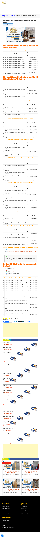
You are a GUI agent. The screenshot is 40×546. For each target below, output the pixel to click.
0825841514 (6, 360)
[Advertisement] (20, 331)
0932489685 (6, 354)
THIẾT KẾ (23, 7)
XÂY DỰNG (19, 7)
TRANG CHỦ (6, 7)
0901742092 (6, 424)
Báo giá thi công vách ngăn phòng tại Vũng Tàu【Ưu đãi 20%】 (11, 472)
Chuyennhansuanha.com (14, 271)
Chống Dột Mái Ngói (6, 520)
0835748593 (6, 375)
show (11, 24)
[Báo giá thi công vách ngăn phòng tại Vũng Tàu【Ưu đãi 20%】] (11, 466)
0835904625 (6, 344)
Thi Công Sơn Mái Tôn (24, 506)
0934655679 (6, 392)
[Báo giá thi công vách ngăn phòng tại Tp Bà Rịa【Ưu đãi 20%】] (30, 466)
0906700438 (6, 387)
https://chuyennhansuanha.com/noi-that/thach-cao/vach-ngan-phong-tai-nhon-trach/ (22, 251)
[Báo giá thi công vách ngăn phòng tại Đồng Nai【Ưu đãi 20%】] (11, 483)
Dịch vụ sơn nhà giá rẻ (6, 506)
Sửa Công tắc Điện (24, 508)
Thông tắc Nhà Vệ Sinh (25, 513)
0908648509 (6, 418)
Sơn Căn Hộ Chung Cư (6, 508)
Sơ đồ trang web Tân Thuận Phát (8, 527)
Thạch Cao (12, 15)
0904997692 (6, 349)
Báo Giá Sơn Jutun (6, 510)
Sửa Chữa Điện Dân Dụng (25, 510)
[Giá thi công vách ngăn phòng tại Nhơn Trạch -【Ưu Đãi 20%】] (30, 483)
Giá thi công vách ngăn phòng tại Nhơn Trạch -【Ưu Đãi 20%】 (30, 490)
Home (3, 15)
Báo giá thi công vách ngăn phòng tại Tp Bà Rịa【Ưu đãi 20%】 (30, 472)
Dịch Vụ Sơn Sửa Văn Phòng (7, 513)
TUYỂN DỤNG (6, 11)
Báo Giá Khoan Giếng (6, 522)
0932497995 (6, 366)
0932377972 (6, 381)
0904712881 (6, 435)
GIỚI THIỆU (11, 11)
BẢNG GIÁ (10, 7)
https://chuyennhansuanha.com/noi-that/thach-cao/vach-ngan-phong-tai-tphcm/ (21, 249)
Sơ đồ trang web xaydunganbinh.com (9, 525)
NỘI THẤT (27, 7)
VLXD (31, 7)
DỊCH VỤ (14, 7)
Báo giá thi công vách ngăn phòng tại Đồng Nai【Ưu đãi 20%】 (11, 490)
